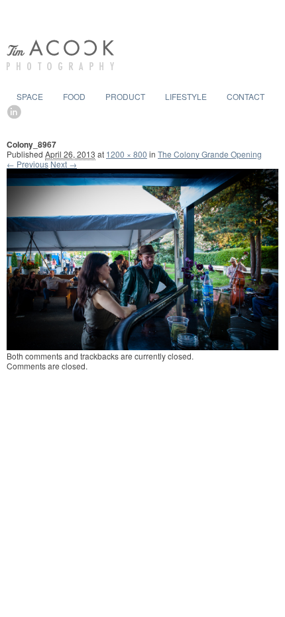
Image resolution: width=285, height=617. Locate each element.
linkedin (15, 112)
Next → (63, 163)
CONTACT (245, 96)
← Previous (27, 163)
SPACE (30, 96)
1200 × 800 (126, 154)
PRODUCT (125, 96)
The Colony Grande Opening (210, 154)
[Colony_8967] (142, 346)
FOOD (74, 96)
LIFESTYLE (186, 96)
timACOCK (60, 55)
